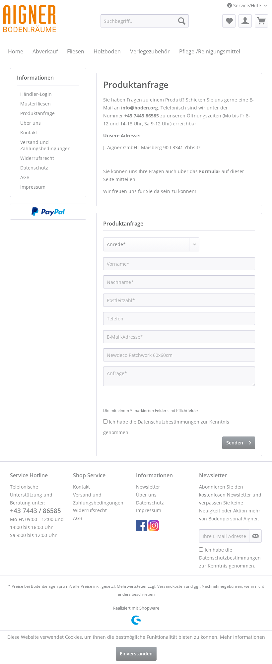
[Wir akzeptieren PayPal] (48, 211)
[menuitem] (145, 21)
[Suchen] (182, 21)
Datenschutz (34, 168)
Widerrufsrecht (37, 158)
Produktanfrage (37, 113)
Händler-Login (36, 94)
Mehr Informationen (242, 637)
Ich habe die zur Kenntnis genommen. (230, 558)
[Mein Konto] (245, 21)
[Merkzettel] (229, 21)
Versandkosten (171, 586)
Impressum (32, 187)
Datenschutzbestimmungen (168, 422)
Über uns (30, 123)
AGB (25, 177)
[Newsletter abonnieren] (255, 536)
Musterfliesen (35, 103)
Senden (234, 442)
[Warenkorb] (261, 21)
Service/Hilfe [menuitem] (247, 5)
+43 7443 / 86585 (35, 510)
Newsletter (148, 487)
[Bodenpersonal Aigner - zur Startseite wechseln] (29, 18)
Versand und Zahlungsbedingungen (45, 145)
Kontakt (28, 132)
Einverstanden (136, 653)
